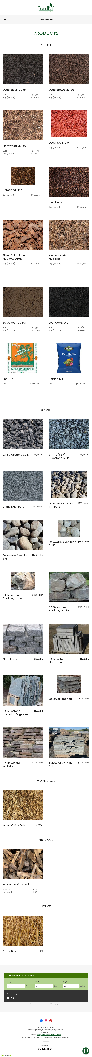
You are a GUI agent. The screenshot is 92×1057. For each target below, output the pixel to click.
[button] (5, 19)
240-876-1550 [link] (46, 19)
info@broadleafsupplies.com (49, 1035)
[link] (46, 7)
